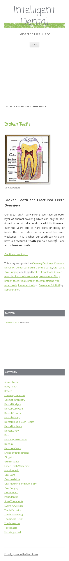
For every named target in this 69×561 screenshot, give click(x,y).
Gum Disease (12, 461)
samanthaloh (11, 289)
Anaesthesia (11, 382)
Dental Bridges (12, 404)
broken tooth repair (15, 280)
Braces (8, 391)
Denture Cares (44, 267)
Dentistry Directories (15, 439)
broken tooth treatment (40, 280)
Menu (34, 44)
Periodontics (11, 496)
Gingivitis (9, 457)
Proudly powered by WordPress (21, 554)
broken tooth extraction (24, 276)
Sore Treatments (13, 501)
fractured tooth (26, 285)
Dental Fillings (12, 417)
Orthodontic (11, 492)
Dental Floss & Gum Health (19, 421)
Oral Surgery (11, 272)
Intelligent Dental (34, 16)
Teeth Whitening (13, 514)
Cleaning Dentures (42, 263)
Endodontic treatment (16, 452)
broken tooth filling (49, 276)
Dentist (8, 435)
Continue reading (16, 254)
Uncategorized (12, 532)
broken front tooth (42, 272)
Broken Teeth (17, 124)
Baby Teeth (10, 386)
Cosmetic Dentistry (14, 399)
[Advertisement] (34, 71)
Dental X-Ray (11, 430)
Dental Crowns (12, 413)
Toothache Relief (13, 519)
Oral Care (58, 267)
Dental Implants (13, 426)
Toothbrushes (12, 523)
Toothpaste (10, 527)
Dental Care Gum (25, 267)
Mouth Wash (11, 470)
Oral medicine (12, 479)
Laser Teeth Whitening (16, 466)
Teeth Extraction (13, 510)
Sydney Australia (13, 505)
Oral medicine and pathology (20, 483)
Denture (9, 444)
